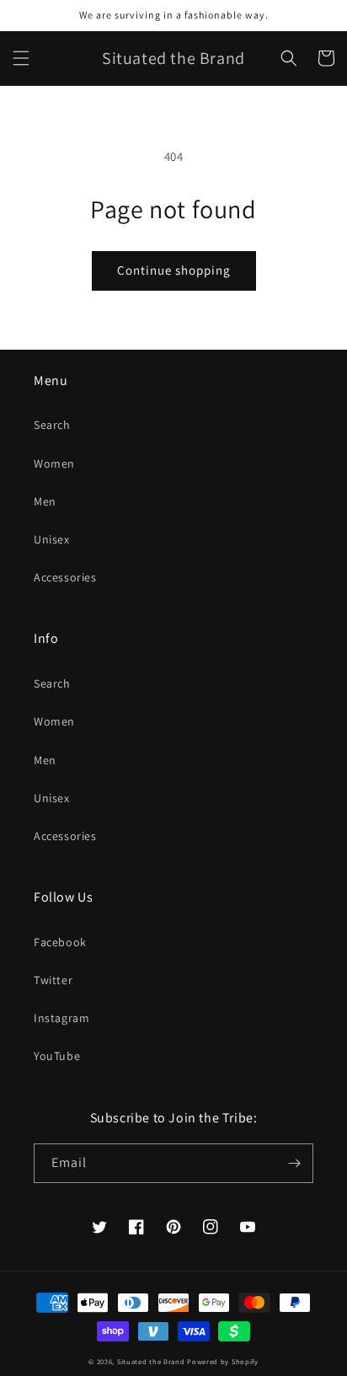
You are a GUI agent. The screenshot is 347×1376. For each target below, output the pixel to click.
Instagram (61, 1017)
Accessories (65, 577)
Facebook (60, 942)
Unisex (52, 539)
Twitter (53, 980)
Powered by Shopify (223, 1361)
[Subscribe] (293, 1163)
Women (54, 463)
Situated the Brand (151, 1361)
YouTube (57, 1055)
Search (52, 424)
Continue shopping (174, 270)
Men (45, 501)
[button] (21, 58)
